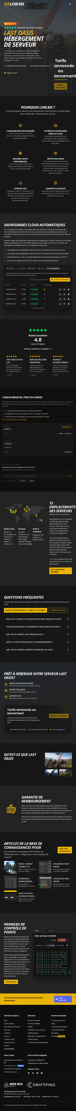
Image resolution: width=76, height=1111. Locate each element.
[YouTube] (42, 1073)
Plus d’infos (11, 982)
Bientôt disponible (60, 86)
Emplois (54, 1036)
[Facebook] (29, 1073)
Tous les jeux (9, 1049)
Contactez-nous (58, 610)
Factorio (7, 1030)
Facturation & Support (12, 1069)
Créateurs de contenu (36, 1030)
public (31, 481)
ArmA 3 (7, 1036)
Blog (53, 1024)
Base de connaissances (37, 1036)
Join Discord (62, 999)
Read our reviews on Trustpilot (36, 349)
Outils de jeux (33, 1039)
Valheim (7, 1033)
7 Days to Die (9, 1039)
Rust (5, 1020)
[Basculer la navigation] (70, 4)
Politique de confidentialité (38, 1063)
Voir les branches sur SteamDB (15, 420)
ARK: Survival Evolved (12, 1027)
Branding (54, 1033)
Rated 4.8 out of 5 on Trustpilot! (30, 28)
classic (23, 481)
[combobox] (34, 476)
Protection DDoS (57, 1030)
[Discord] (37, 1073)
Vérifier (69, 476)
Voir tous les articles (64, 850)
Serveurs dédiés (34, 1024)
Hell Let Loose (9, 1042)
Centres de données (59, 1027)
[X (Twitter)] (33, 1073)
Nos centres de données (58, 570)
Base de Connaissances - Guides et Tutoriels (26, 610)
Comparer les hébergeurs (38, 1042)
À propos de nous (58, 1020)
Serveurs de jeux (34, 1020)
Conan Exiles (9, 1024)
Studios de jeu (33, 1033)
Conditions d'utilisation (36, 1060)
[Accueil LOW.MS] (14, 4)
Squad (6, 1046)
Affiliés (30, 1027)
